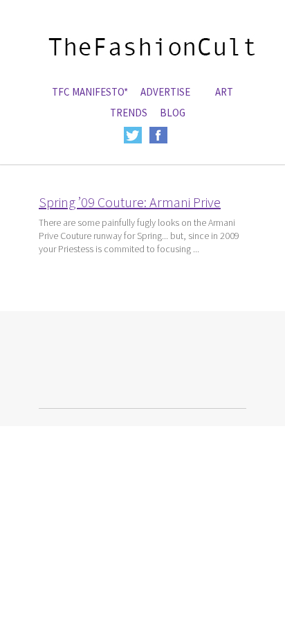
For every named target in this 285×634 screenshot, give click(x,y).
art (224, 91)
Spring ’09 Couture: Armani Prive (130, 202)
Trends (128, 112)
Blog (172, 112)
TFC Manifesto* (90, 91)
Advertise (165, 91)
